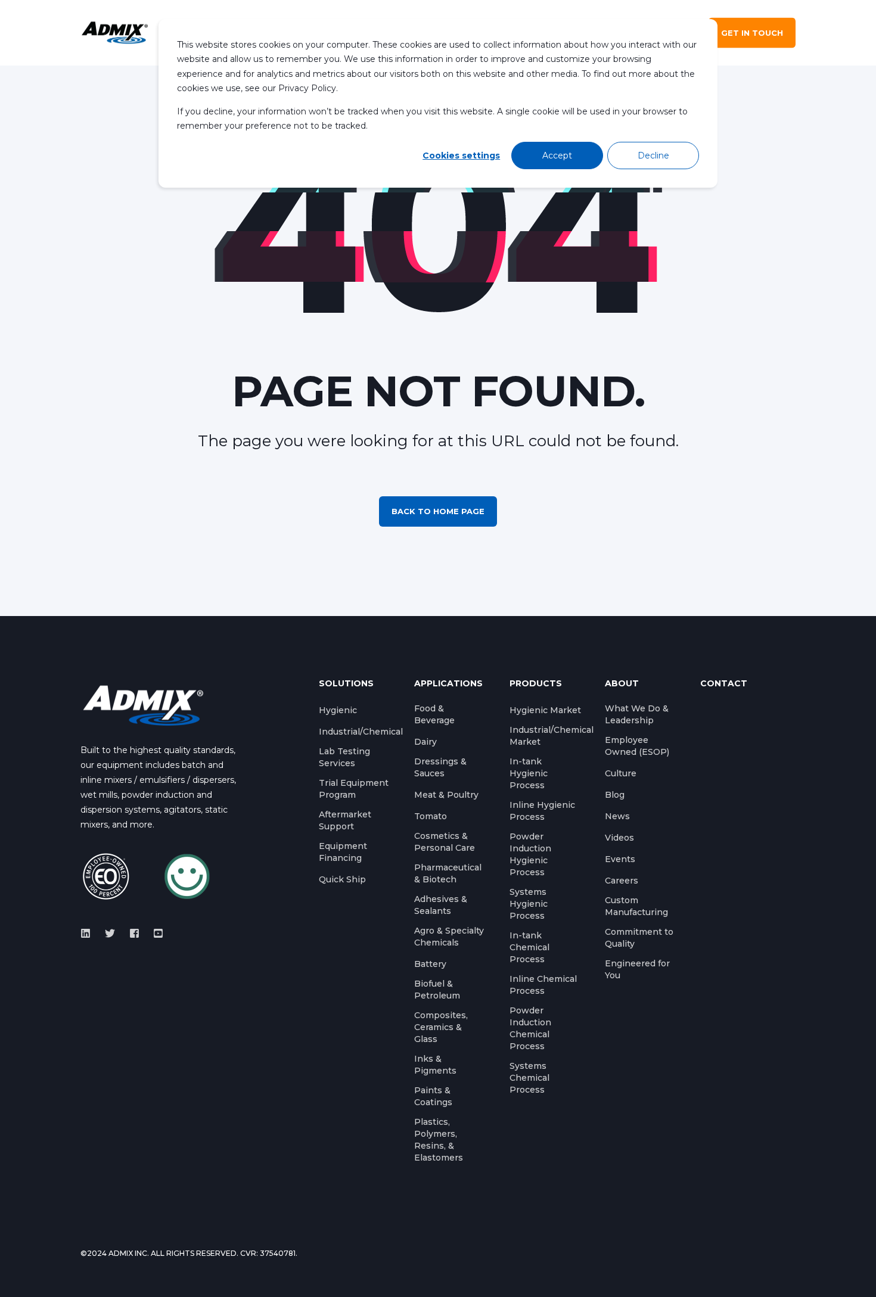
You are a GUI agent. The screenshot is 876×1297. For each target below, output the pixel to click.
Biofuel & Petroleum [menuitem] (437, 989)
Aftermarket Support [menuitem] (345, 820)
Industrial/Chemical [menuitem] (361, 731)
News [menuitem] (617, 816)
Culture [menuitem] (620, 773)
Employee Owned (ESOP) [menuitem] (637, 746)
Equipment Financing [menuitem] (343, 852)
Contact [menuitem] (723, 684)
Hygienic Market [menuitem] (545, 710)
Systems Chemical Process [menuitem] (529, 1077)
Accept (557, 155)
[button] (23, 1273)
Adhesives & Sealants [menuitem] (440, 905)
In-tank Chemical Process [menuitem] (529, 947)
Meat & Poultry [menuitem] (446, 794)
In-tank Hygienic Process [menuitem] (529, 773)
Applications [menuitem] (448, 684)
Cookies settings (461, 155)
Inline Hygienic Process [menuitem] (542, 811)
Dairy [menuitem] (425, 741)
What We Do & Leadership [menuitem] (637, 714)
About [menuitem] (622, 684)
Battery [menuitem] (430, 964)
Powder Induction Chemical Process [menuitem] (530, 1028)
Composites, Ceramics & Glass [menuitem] (441, 1027)
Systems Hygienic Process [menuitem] (529, 904)
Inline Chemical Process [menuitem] (543, 984)
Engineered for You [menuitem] (637, 969)
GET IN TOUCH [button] (752, 33)
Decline (653, 155)
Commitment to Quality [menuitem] (639, 937)
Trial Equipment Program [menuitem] (354, 788)
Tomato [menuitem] (430, 816)
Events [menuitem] (620, 859)
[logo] (143, 705)
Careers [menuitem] (621, 880)
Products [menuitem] (536, 684)
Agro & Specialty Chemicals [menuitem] (449, 936)
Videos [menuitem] (619, 837)
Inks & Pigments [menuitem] (435, 1064)
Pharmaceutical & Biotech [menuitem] (448, 873)
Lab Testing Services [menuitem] (344, 757)
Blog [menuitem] (615, 794)
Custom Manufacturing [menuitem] (636, 906)
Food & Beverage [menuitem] (434, 714)
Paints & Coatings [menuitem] (433, 1096)
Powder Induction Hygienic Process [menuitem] (530, 854)
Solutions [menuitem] (346, 684)
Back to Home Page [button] (438, 511)
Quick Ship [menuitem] (342, 879)
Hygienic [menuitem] (338, 710)
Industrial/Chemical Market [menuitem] (552, 735)
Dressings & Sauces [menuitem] (440, 767)
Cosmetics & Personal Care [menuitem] (444, 842)
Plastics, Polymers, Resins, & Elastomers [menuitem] (438, 1139)
